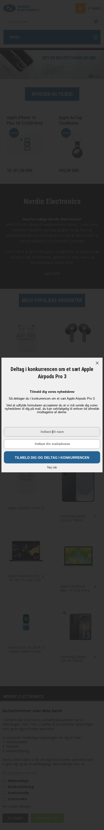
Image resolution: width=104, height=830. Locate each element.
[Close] (97, 363)
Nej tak (52, 467)
